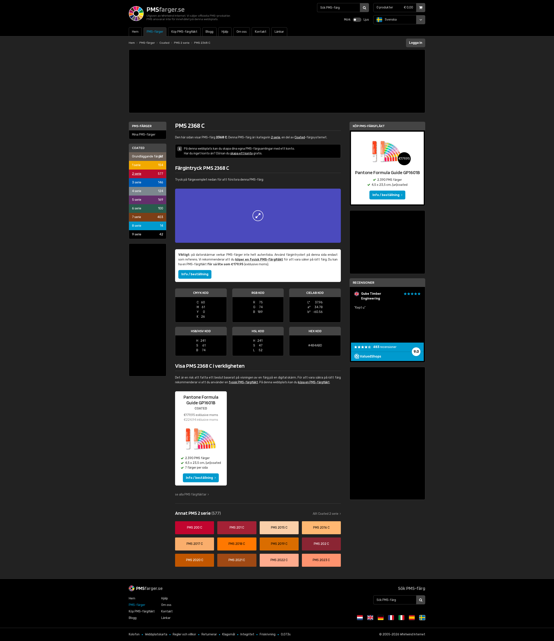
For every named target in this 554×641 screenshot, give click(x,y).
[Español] (412, 617)
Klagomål (228, 634)
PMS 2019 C (279, 544)
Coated (138, 148)
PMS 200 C (194, 527)
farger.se (149, 588)
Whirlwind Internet (412, 634)
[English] (370, 617)
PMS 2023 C (321, 560)
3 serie (147, 182)
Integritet (247, 634)
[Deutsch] (381, 617)
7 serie (147, 217)
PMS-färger (141, 126)
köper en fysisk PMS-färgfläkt (259, 259)
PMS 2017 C (195, 544)
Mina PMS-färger (143, 134)
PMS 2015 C (279, 527)
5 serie (147, 200)
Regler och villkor (184, 634)
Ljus (366, 19)
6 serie (147, 208)
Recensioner (363, 282)
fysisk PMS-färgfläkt (243, 382)
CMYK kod (201, 293)
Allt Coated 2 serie (325, 514)
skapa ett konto (241, 153)
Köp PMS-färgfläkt (369, 126)
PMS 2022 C (279, 560)
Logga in (415, 43)
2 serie (147, 174)
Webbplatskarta (156, 634)
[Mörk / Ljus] (357, 20)
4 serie (147, 191)
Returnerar (209, 634)
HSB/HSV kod (201, 331)
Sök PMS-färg (411, 588)
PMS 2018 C (237, 544)
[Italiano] (401, 617)
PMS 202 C (321, 544)
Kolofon (134, 634)
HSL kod (258, 331)
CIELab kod (315, 293)
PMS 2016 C (321, 527)
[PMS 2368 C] (258, 216)
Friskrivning (267, 634)
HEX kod (315, 331)
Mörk (347, 19)
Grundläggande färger (147, 156)
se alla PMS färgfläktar (190, 494)
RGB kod (257, 293)
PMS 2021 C (237, 560)
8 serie (147, 226)
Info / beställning (194, 274)
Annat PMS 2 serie (198, 513)
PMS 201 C (237, 527)
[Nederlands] (360, 617)
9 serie (147, 234)
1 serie (147, 165)
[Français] (391, 617)
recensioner (384, 347)
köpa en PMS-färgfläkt (314, 382)
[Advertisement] (277, 81)
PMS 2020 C (194, 560)
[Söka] (364, 7)
